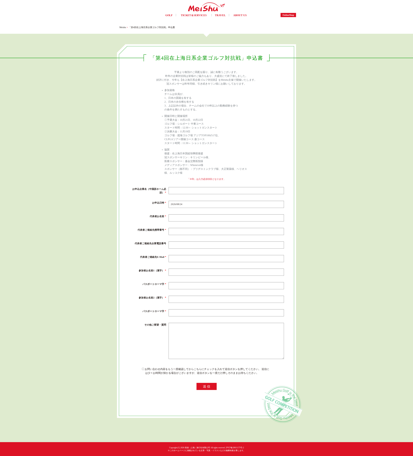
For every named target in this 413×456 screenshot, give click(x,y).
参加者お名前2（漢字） (152, 297)
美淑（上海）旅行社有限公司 (197, 447)
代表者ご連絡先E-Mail (153, 257)
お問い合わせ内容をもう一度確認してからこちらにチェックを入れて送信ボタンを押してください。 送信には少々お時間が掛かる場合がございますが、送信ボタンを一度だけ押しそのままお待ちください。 (206, 371)
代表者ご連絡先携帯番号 (152, 230)
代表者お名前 (158, 216)
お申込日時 (159, 202)
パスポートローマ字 (154, 284)
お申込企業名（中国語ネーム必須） (149, 191)
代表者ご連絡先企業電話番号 (150, 243)
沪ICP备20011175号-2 (235, 447)
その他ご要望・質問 (155, 324)
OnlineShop (288, 15)
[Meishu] (206, 7)
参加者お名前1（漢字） (152, 270)
